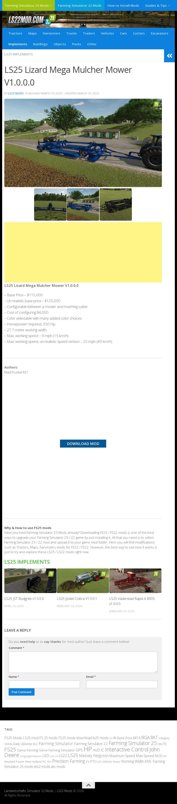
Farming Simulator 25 (133, 743)
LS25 (73, 755)
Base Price (124, 738)
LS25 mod (30, 737)
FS (165, 744)
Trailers (89, 33)
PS (87, 761)
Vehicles (107, 33)
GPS (79, 749)
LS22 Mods (16, 93)
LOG (52, 756)
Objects (60, 44)
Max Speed (145, 755)
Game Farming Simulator (57, 750)
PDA (49, 761)
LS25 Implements (18, 54)
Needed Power (14, 761)
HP (88, 749)
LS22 (63, 755)
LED (45, 755)
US (99, 761)
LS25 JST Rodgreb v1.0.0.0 (24, 598)
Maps (32, 33)
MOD (158, 756)
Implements (17, 44)
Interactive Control (127, 749)
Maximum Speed (122, 755)
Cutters (139, 33)
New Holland (33, 761)
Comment (16, 648)
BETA (137, 738)
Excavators (159, 33)
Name (14, 677)
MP (165, 756)
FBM (160, 744)
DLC (35, 744)
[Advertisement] (83, 252)
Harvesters (51, 33)
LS (56, 756)
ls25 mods (100, 737)
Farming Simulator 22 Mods (79, 5)
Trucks (71, 33)
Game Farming (27, 750)
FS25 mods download (75, 737)
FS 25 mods (48, 737)
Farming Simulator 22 (91, 743)
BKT (154, 737)
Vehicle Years (111, 761)
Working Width (132, 761)
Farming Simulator (56, 743)
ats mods (58, 766)
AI (114, 737)
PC (44, 761)
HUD (96, 750)
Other (91, 44)
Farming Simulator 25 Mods (27, 5)
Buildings (40, 44)
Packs (76, 44)
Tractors (15, 33)
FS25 (10, 749)
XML (148, 761)
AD (110, 738)
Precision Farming (68, 761)
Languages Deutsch (30, 756)
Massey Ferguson (94, 755)
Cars (123, 33)
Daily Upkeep (22, 744)
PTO (93, 761)
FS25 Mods (13, 737)
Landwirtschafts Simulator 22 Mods (29, 791)
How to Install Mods (123, 5)
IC (102, 750)
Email (91, 677)
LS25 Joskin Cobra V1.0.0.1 (77, 598)
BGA (145, 737)
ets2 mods (42, 766)
